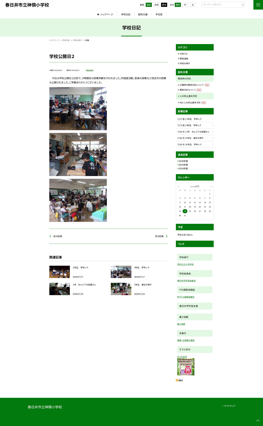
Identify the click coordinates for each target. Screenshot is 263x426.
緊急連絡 (184, 58)
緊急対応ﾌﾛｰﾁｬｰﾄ (190, 89)
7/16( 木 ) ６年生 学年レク (189, 144)
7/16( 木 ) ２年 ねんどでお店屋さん (193, 131)
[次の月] (211, 186)
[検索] (242, 4)
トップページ (107, 14)
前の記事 (57, 236)
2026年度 (183, 161)
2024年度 (183, 168)
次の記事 (159, 236)
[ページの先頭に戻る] (258, 421)
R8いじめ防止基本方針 (192, 102)
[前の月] (178, 186)
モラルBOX (182, 356)
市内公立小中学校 (185, 264)
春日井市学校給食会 (186, 280)
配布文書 (143, 14)
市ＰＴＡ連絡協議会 (185, 296)
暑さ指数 (181, 324)
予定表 (158, 14)
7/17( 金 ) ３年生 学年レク (189, 118)
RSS (181, 380)
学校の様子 (185, 63)
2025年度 (183, 164)
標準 (178, 4)
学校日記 (125, 14)
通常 (149, 4)
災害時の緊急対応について (194, 84)
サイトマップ (229, 405)
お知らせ (184, 53)
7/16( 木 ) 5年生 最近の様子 (190, 137)
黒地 (164, 4)
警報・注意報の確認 (186, 340)
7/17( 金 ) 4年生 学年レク (189, 125)
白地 (156, 4)
